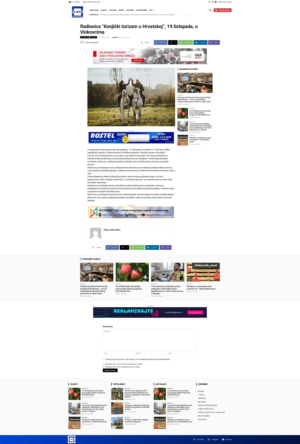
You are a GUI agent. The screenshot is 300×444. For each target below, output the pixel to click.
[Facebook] (209, 2)
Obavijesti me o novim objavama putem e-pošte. (122, 367)
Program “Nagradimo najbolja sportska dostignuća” (136, 421)
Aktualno (84, 37)
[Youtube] (215, 2)
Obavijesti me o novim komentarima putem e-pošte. (124, 364)
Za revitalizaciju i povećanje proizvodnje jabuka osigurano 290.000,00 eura (200, 113)
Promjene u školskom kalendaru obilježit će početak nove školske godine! (137, 407)
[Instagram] (212, 2)
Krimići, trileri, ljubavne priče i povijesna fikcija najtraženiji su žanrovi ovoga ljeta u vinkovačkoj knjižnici (137, 394)
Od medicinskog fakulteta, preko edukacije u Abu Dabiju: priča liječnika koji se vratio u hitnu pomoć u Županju (200, 127)
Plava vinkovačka (92, 42)
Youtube (229, 439)
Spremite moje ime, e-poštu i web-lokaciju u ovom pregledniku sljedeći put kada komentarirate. (138, 359)
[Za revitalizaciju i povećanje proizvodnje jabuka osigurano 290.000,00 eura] (182, 113)
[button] (210, 10)
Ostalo (93, 37)
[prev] (185, 14)
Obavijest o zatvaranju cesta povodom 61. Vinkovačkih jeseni (121, 14)
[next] (188, 14)
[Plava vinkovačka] (82, 42)
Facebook (200, 439)
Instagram (215, 439)
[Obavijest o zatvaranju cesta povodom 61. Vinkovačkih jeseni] (182, 140)
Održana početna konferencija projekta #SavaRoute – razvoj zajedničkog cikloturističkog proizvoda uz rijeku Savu (194, 99)
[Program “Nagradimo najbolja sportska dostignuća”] (117, 423)
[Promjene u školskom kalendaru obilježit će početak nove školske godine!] (117, 408)
